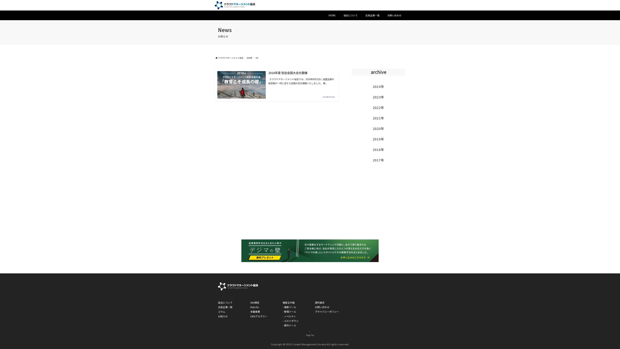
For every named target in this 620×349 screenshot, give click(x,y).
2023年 (378, 97)
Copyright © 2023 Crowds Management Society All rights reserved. (310, 344)
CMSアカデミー (259, 316)
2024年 (378, 86)
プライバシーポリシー (327, 311)
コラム (221, 311)
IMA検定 (254, 302)
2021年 (378, 118)
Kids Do (254, 307)
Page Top (310, 335)
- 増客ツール (289, 307)
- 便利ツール (289, 325)
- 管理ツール (289, 311)
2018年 (378, 149)
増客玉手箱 (289, 302)
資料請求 (320, 302)
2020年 (378, 128)
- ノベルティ (289, 316)
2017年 (378, 160)
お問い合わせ (322, 307)
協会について (225, 302)
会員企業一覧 (225, 307)
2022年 (378, 107)
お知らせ (223, 316)
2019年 (378, 139)
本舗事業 (255, 311)
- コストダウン (291, 321)
